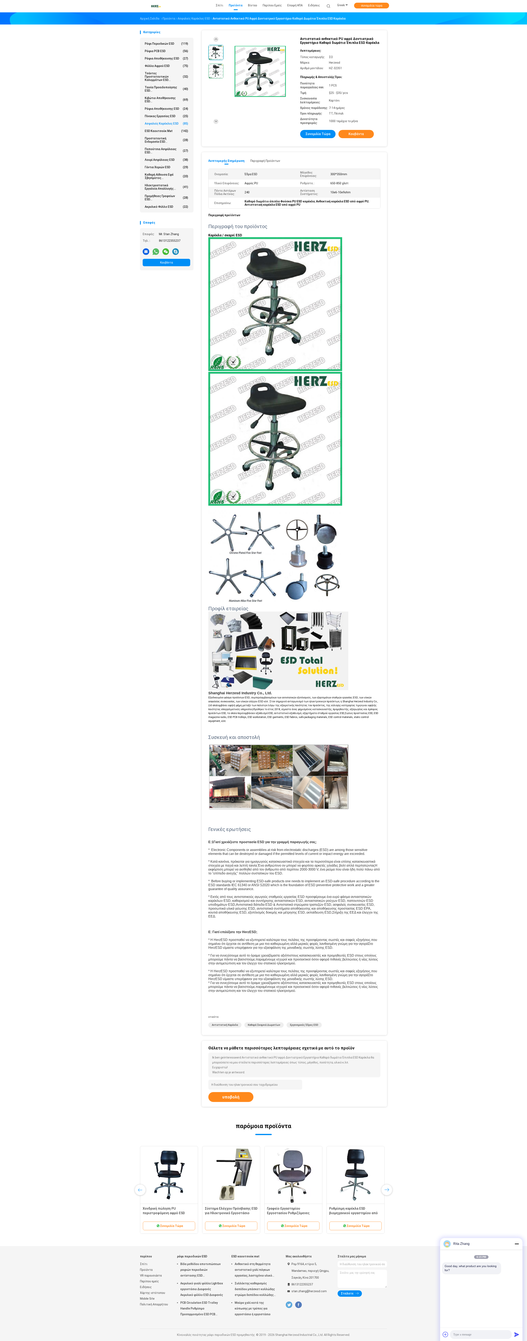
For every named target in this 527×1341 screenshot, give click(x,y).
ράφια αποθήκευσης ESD (166, 58)
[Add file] (445, 1334)
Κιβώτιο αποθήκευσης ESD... (166, 99)
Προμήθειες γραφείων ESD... (166, 197)
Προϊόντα (146, 1269)
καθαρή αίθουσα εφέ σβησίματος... (166, 176)
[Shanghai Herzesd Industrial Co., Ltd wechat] (165, 251)
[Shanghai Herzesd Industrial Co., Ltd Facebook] (298, 1304)
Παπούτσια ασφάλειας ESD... (166, 150)
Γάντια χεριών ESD (166, 167)
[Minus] (516, 1243)
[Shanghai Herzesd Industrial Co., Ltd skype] (175, 251)
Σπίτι (143, 1264)
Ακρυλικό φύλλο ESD (166, 206)
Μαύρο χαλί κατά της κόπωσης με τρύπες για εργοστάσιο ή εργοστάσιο (252, 1308)
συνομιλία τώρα (371, 5)
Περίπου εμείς (149, 1281)
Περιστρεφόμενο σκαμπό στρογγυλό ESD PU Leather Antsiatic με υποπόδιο (349, 1213)
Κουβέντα (166, 262)
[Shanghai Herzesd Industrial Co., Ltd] (156, 6)
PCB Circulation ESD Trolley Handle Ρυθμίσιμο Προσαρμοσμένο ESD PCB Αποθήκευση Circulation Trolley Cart (199, 1309)
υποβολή (230, 1097)
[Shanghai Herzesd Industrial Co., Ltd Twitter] (289, 1304)
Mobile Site (147, 1298)
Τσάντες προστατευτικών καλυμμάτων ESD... (166, 77)
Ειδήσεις (146, 1287)
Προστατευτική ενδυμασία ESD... (166, 140)
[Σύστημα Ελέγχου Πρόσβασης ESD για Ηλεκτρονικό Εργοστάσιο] (169, 1175)
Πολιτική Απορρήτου (154, 1304)
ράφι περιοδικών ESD (166, 43)
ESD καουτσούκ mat (166, 131)
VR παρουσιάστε (151, 1275)
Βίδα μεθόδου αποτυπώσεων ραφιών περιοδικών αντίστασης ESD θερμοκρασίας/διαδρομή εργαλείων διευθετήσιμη (200, 1270)
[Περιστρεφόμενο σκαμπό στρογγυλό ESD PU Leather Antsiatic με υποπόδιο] (355, 1175)
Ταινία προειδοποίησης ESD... (166, 89)
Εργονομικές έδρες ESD (304, 1025)
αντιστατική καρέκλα (225, 1025)
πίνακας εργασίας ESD (166, 116)
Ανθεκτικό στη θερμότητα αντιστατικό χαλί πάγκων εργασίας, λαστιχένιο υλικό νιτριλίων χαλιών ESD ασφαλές (256, 1270)
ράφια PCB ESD (166, 51)
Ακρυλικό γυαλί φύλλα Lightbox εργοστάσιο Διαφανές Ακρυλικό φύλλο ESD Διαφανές (201, 1289)
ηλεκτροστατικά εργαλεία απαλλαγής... (166, 187)
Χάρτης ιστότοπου (152, 1292)
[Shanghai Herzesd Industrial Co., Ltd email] (146, 251)
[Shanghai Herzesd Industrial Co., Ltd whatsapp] (156, 251)
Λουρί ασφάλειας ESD (166, 159)
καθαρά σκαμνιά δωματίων (264, 1025)
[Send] (516, 1334)
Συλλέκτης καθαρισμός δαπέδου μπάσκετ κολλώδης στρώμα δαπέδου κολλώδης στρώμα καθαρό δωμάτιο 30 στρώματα (255, 1290)
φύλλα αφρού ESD (166, 66)
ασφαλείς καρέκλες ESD (166, 123)
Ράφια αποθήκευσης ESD (166, 108)
